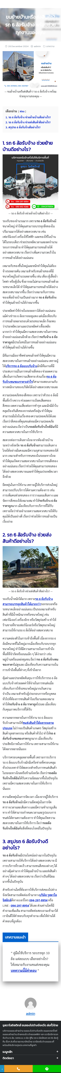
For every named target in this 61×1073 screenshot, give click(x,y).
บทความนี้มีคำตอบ (24, 970)
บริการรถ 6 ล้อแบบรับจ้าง (21, 366)
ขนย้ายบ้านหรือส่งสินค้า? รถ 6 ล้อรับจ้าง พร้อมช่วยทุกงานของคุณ (30, 24)
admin (37, 46)
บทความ (50, 46)
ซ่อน (22, 111)
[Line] (47, 1068)
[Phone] (18, 1068)
